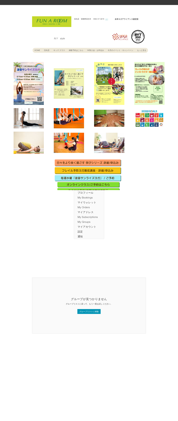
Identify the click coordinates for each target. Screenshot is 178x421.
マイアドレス (86, 212)
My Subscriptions (88, 217)
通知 (80, 236)
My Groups (84, 221)
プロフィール (85, 192)
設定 (80, 231)
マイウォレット (87, 202)
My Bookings (85, 197)
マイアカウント (87, 226)
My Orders (84, 207)
